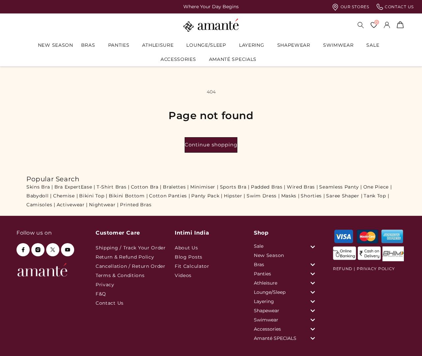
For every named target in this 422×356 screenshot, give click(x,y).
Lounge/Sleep (206, 45)
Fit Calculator (192, 266)
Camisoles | (40, 205)
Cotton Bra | (146, 187)
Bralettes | (176, 187)
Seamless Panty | (340, 187)
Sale (372, 45)
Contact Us (110, 303)
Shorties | (313, 196)
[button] (90, 45)
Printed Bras (135, 205)
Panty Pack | (206, 196)
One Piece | (377, 187)
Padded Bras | (268, 187)
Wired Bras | (302, 187)
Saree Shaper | (344, 196)
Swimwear (338, 45)
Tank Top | (376, 196)
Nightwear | (104, 205)
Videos (183, 275)
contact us (398, 6)
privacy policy (376, 268)
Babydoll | (39, 196)
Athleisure (157, 45)
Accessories (178, 59)
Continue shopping (211, 144)
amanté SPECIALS (233, 59)
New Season (269, 255)
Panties (119, 45)
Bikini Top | (93, 196)
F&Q (101, 294)
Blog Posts (188, 257)
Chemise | (65, 196)
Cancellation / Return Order (131, 266)
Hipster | (234, 196)
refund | (344, 268)
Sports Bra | (235, 187)
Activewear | (72, 205)
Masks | (290, 196)
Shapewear (293, 45)
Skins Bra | (39, 187)
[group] (211, 7)
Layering (251, 45)
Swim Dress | (263, 196)
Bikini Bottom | (128, 196)
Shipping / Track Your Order (131, 248)
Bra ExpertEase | (74, 187)
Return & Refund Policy (125, 257)
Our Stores (354, 6)
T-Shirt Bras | (113, 187)
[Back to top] (406, 342)
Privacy (105, 285)
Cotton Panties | (169, 196)
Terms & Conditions (120, 275)
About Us (186, 248)
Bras (88, 45)
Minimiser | (204, 187)
